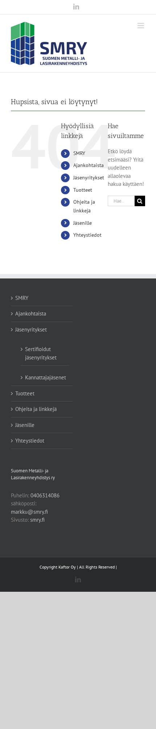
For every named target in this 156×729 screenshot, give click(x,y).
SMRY (79, 153)
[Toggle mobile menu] (141, 25)
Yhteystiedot (87, 235)
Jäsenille (82, 223)
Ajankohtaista (88, 165)
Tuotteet (82, 190)
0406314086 (44, 495)
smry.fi (37, 519)
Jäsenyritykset (88, 177)
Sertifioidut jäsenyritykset (41, 353)
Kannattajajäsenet (45, 377)
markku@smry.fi (29, 511)
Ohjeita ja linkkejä (36, 409)
